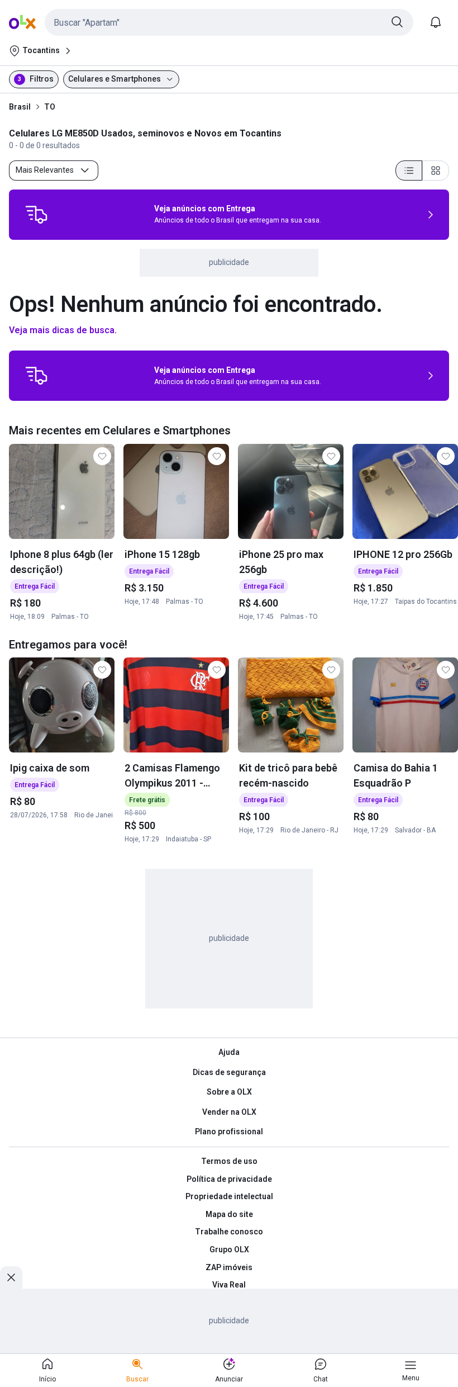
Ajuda (229, 1052)
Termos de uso (229, 1161)
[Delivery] (36, 214)
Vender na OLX (229, 1111)
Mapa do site (229, 1214)
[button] (229, 22)
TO (49, 107)
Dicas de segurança (229, 1072)
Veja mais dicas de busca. (63, 330)
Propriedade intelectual (229, 1196)
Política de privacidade (229, 1179)
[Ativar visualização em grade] (435, 170)
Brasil (20, 107)
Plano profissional (229, 1131)
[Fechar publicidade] (11, 1277)
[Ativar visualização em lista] (408, 170)
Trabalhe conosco (229, 1231)
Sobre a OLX (229, 1091)
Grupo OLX (229, 1249)
